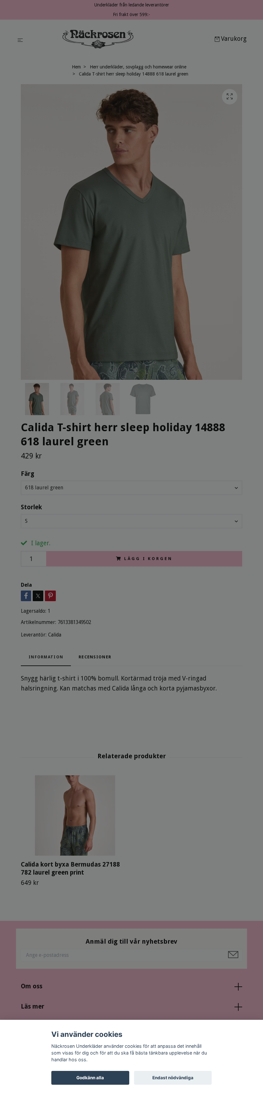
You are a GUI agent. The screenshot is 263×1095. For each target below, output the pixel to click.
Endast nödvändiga (172, 1077)
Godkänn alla (90, 1077)
